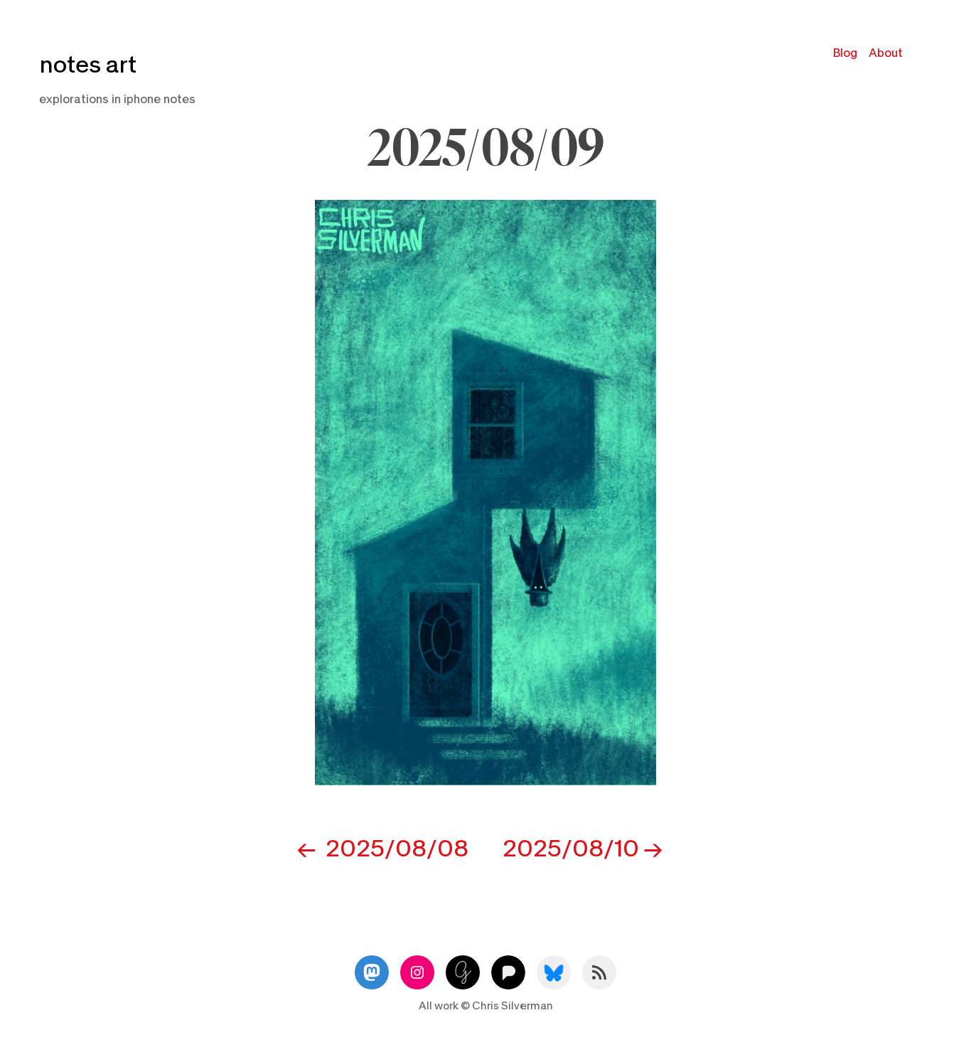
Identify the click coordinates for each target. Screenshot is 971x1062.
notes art (87, 65)
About (886, 53)
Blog (845, 53)
